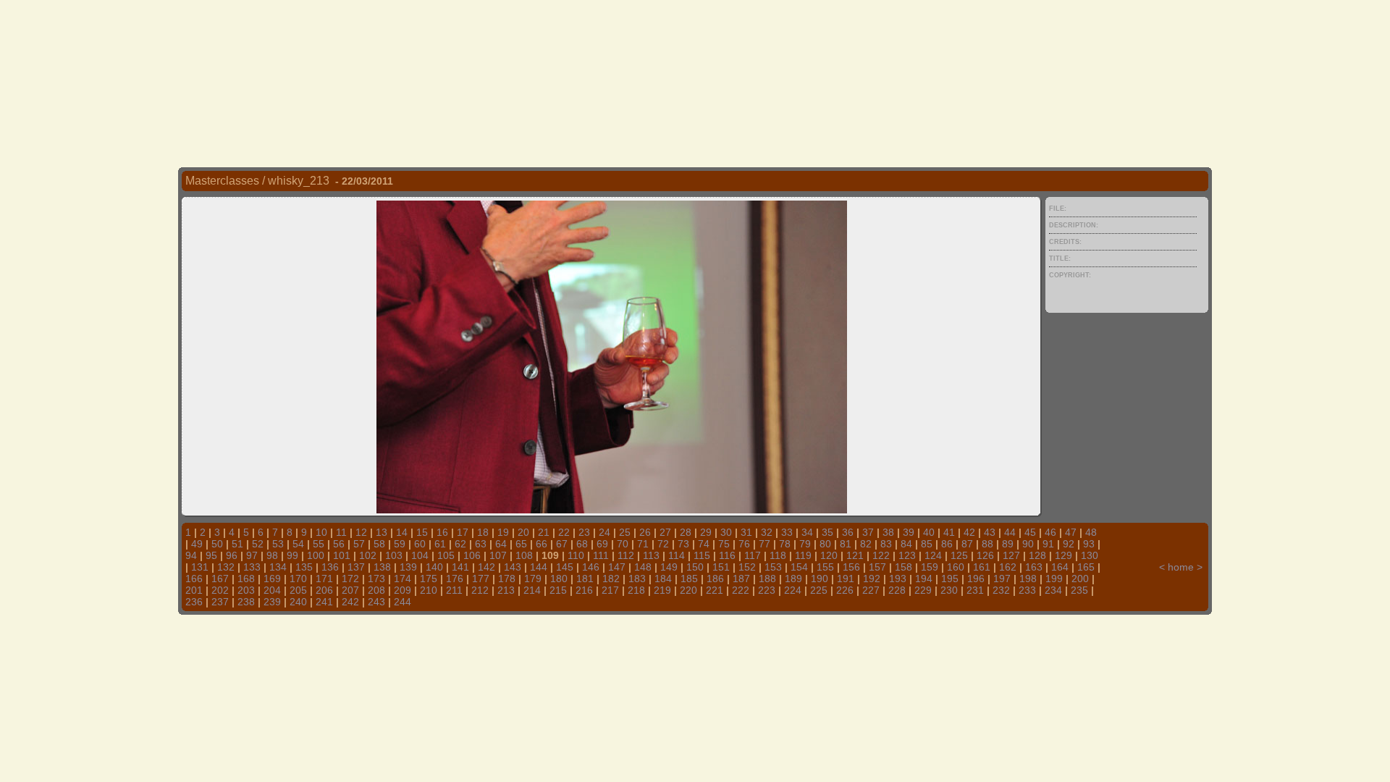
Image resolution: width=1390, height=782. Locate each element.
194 (923, 578)
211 (454, 590)
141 (460, 567)
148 (643, 567)
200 (1080, 578)
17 (462, 532)
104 (420, 555)
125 (959, 555)
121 (855, 555)
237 (220, 601)
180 (559, 578)
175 (428, 578)
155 (825, 567)
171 (324, 578)
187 (741, 578)
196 (976, 578)
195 (950, 578)
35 (827, 532)
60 (420, 544)
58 (379, 544)
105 (446, 555)
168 (246, 578)
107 (498, 555)
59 (399, 544)
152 (747, 567)
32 (766, 532)
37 (868, 532)
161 (981, 567)
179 (533, 578)
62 (460, 544)
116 (727, 555)
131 (199, 567)
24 (604, 532)
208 (376, 590)
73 (683, 544)
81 (845, 544)
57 (359, 544)
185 (689, 578)
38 (888, 532)
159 (929, 567)
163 (1033, 567)
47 (1071, 532)
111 (601, 555)
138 (382, 567)
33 (787, 532)
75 (724, 544)
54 (298, 544)
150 (695, 567)
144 (538, 567)
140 (434, 567)
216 (584, 590)
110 (576, 555)
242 (350, 601)
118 (778, 555)
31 (746, 532)
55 (318, 544)
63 (480, 544)
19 (503, 532)
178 (506, 578)
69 (602, 544)
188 (767, 578)
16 (442, 532)
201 (194, 590)
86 (947, 544)
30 (726, 532)
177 (480, 578)
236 (194, 601)
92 (1068, 544)
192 (871, 578)
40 (929, 532)
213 (506, 590)
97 (252, 555)
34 (807, 532)
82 (866, 544)
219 (662, 590)
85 (926, 544)
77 (764, 544)
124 (933, 555)
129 (1063, 555)
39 (908, 532)
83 (886, 544)
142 (486, 567)
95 (211, 555)
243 (376, 601)
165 (1086, 567)
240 (298, 601)
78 (785, 544)
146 (590, 567)
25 (625, 532)
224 (792, 590)
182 (611, 578)
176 (454, 578)
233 (1027, 590)
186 (715, 578)
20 (523, 532)
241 (324, 601)
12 (361, 532)
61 (440, 544)
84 (906, 544)
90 (1028, 544)
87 (967, 544)
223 (766, 590)
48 (1091, 532)
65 (521, 544)
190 (819, 578)
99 (292, 555)
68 (582, 544)
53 (278, 544)
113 (651, 555)
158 (903, 567)
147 (617, 567)
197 (1002, 578)
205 (298, 590)
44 (1010, 532)
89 (1008, 544)
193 (897, 578)
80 (825, 544)
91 (1048, 544)
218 (636, 590)
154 (799, 567)
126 (985, 555)
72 (663, 544)
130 (1089, 555)
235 (1079, 590)
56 (339, 544)
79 (805, 544)
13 (381, 532)
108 (524, 555)
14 (402, 532)
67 (562, 544)
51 (237, 544)
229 (923, 590)
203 (246, 590)
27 (665, 532)
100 (315, 555)
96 (231, 555)
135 (304, 567)
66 (541, 544)
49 (197, 544)
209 (402, 590)
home (1181, 567)
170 (298, 578)
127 (1011, 555)
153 (773, 567)
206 (324, 590)
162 (1007, 567)
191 (845, 578)
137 (356, 567)
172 (350, 578)
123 (907, 555)
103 (394, 555)
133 (252, 567)
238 (246, 601)
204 (272, 590)
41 (949, 532)
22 (564, 532)
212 (480, 590)
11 (341, 532)
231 (975, 590)
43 (989, 532)
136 (330, 567)
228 (897, 590)
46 (1050, 532)
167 (220, 578)
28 (685, 532)
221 (714, 590)
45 (1030, 532)
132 (226, 567)
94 (191, 555)
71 (643, 544)
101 (341, 555)
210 (428, 590)
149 (669, 567)
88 (987, 544)
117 (752, 555)
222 (740, 590)
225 (818, 590)
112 (626, 555)
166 (194, 578)
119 (803, 555)
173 (376, 578)
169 (272, 578)
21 (543, 532)
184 (663, 578)
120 (829, 555)
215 (558, 590)
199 (1054, 578)
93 (1089, 544)
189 (793, 578)
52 (258, 544)
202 (220, 590)
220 (688, 590)
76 (744, 544)
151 (721, 567)
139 (408, 567)
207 (350, 590)
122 (881, 555)
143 (512, 567)
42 (969, 532)
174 (402, 578)
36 (848, 532)
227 (871, 590)
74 (703, 544)
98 (272, 555)
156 (851, 567)
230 (949, 590)
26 (645, 532)
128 (1037, 555)
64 (501, 544)
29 (706, 532)
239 (272, 601)
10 (321, 532)
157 (877, 567)
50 (217, 544)
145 (564, 567)
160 (955, 567)
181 (585, 578)
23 (584, 532)
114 (676, 555)
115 (702, 555)
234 (1053, 590)
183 (637, 578)
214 (532, 590)
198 (1028, 578)
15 (422, 532)
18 (483, 532)
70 (622, 544)
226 (845, 590)
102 (367, 555)
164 (1060, 567)
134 (278, 567)
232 (1001, 590)
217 (610, 590)
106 (472, 555)
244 (402, 601)
